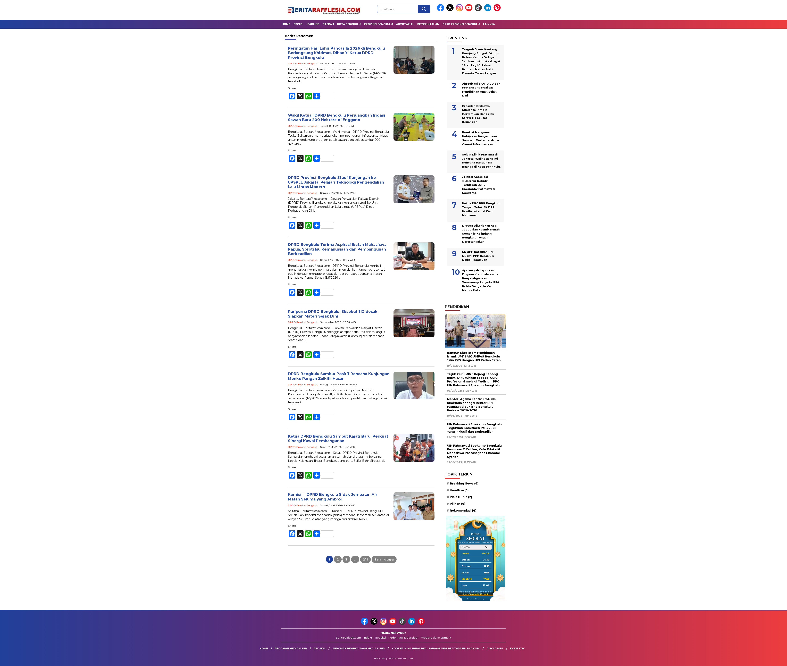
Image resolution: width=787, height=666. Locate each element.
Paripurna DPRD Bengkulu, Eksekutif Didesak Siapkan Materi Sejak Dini (333, 314)
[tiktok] (479, 10)
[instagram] (460, 10)
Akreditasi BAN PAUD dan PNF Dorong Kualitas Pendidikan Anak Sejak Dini (481, 89)
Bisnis (297, 24)
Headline (312, 24)
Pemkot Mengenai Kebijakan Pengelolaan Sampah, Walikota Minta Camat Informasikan (480, 138)
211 (365, 559)
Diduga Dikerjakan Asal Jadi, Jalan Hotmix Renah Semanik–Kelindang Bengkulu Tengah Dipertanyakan (481, 233)
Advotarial (405, 24)
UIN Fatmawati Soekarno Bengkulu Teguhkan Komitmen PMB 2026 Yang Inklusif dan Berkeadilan (474, 427)
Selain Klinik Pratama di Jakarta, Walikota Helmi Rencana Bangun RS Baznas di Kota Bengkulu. (481, 160)
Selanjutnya (384, 559)
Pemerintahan (428, 24)
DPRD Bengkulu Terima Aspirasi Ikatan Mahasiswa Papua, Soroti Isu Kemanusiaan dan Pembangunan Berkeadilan (337, 249)
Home (286, 24)
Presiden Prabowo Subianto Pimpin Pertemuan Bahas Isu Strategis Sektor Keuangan (478, 114)
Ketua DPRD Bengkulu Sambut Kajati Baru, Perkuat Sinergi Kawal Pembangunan (338, 438)
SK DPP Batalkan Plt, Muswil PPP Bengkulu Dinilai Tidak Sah (478, 255)
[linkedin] (488, 10)
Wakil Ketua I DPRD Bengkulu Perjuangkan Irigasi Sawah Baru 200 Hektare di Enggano (336, 117)
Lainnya (489, 24)
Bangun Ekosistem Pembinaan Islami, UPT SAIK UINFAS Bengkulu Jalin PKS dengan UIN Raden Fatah (474, 356)
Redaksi (380, 637)
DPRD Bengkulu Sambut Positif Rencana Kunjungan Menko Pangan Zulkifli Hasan (338, 376)
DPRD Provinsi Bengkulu (461, 24)
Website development (436, 637)
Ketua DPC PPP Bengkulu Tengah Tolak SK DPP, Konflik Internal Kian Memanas (481, 209)
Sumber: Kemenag (475, 599)
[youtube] (469, 10)
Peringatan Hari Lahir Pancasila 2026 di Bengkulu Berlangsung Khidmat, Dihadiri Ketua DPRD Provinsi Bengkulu (336, 53)
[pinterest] (498, 10)
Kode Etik (517, 648)
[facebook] (441, 10)
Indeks (368, 637)
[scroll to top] (760, 660)
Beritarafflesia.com (348, 637)
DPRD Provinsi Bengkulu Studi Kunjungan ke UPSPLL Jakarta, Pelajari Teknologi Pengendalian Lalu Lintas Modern (336, 182)
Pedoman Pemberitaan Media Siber (358, 648)
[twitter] (450, 10)
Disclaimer (495, 648)
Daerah (328, 24)
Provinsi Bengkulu (378, 24)
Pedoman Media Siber (403, 637)
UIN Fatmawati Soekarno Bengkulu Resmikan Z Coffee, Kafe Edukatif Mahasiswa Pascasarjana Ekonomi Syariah (474, 451)
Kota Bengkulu (349, 24)
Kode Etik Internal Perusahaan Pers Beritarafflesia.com (436, 648)
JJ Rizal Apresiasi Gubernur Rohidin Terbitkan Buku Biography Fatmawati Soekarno (478, 184)
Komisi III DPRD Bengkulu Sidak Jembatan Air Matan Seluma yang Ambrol (332, 496)
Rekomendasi (463, 510)
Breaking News (464, 483)
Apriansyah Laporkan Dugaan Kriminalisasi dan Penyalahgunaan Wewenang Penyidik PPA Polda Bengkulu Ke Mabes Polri (481, 280)
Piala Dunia (461, 497)
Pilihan (457, 504)
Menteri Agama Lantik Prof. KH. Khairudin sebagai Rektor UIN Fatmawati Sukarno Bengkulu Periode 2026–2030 (471, 404)
